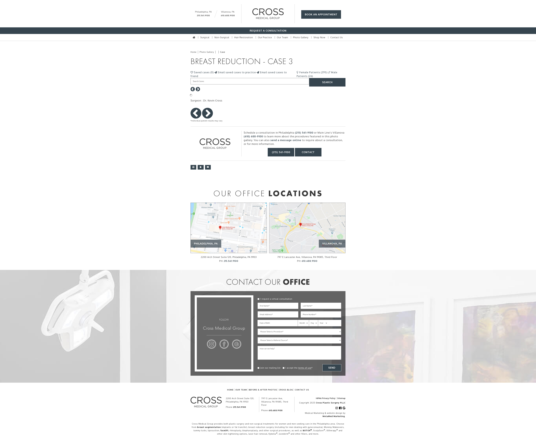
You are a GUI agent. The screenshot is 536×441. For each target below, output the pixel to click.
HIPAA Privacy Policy (325, 398)
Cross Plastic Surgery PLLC (330, 403)
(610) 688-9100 (253, 136)
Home (194, 52)
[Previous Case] (193, 89)
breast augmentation (209, 427)
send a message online (285, 140)
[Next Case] (198, 89)
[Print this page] (193, 167)
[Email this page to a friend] (208, 167)
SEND (331, 367)
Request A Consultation (268, 30)
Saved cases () (203, 72)
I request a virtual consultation (276, 299)
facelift (224, 430)
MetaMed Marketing (334, 416)
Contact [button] (308, 152)
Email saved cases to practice (236, 72)
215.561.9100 (203, 15)
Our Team (241, 390)
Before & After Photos (263, 390)
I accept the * (299, 368)
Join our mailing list (270, 368)
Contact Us (302, 390)
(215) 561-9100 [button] (281, 152)
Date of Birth (265, 323)
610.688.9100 (228, 15)
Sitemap (341, 398)
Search (327, 82)
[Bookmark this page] (201, 167)
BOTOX (307, 430)
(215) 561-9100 (304, 132)
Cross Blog (286, 390)
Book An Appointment (321, 14)
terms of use (304, 368)
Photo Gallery (207, 52)
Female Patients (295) (313, 72)
